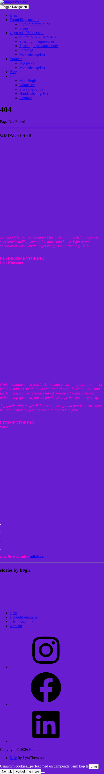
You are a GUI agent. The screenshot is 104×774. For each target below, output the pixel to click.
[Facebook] (46, 704)
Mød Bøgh (27, 80)
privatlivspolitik (21, 621)
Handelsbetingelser (33, 93)
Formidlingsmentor (24, 20)
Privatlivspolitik (31, 89)
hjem (13, 613)
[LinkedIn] (46, 741)
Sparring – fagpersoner (36, 41)
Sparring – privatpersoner (38, 46)
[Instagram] (46, 667)
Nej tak (7, 771)
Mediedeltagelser (32, 54)
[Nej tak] (43, 772)
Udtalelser (27, 85)
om (12, 76)
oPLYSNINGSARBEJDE (39, 37)
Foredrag (26, 50)
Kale (32, 749)
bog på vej (27, 63)
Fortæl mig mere (27, 771)
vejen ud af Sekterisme (27, 33)
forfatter (16, 59)
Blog (13, 72)
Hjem (14, 15)
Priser (23, 28)
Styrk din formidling (34, 24)
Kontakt (25, 98)
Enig (93, 766)
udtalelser (37, 556)
